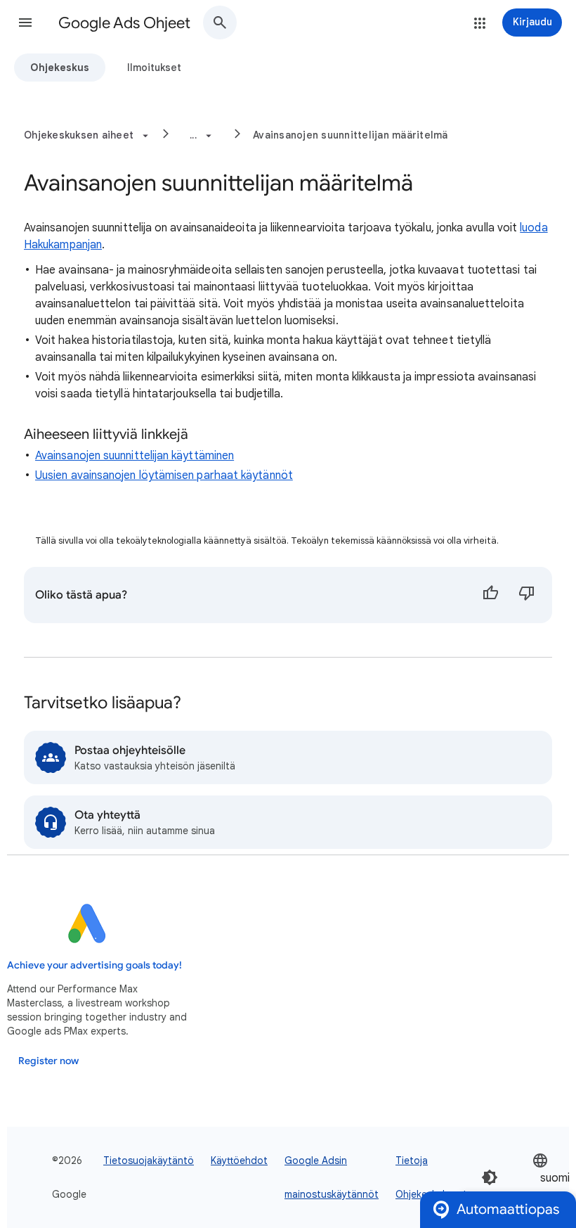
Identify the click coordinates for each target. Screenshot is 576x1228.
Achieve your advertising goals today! (94, 965)
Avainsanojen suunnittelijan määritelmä (350, 135)
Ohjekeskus (59, 67)
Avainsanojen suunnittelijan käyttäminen (134, 456)
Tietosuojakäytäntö (148, 1160)
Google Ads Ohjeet (124, 22)
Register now (48, 1061)
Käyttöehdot (239, 1160)
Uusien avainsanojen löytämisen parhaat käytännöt (164, 475)
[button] (25, 22)
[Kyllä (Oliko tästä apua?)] (490, 595)
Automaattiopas (508, 1209)
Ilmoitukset (154, 67)
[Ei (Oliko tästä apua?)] (527, 595)
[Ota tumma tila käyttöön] (489, 1177)
